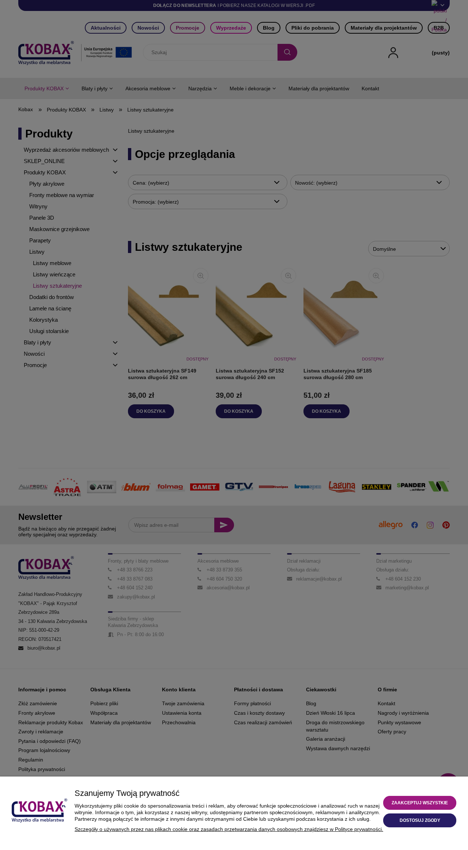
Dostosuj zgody (420, 820)
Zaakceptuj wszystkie (420, 802)
